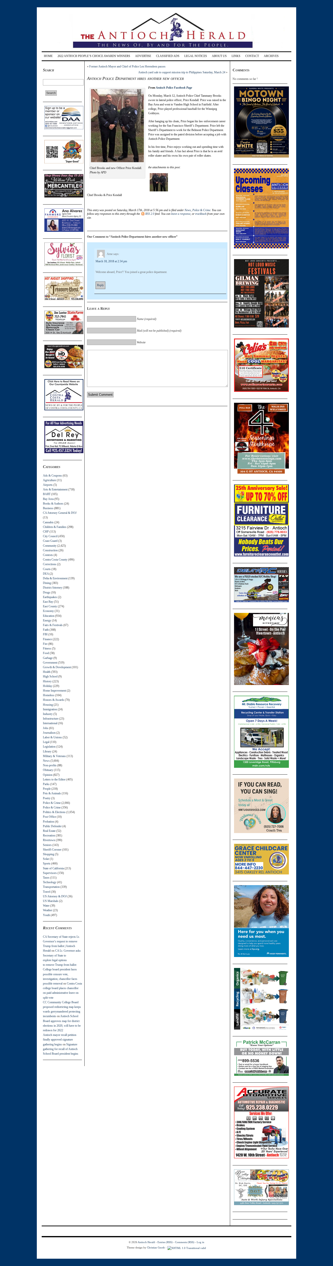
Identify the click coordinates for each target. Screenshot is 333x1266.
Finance (47, 639)
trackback (200, 214)
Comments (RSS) (184, 1242)
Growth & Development (57, 667)
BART (46, 494)
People (47, 788)
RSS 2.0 (149, 214)
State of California (53, 868)
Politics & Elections (54, 812)
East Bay (48, 601)
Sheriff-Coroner (52, 849)
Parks (46, 784)
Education (48, 616)
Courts (47, 569)
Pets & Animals (52, 793)
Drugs (46, 592)
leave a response (180, 214)
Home (48, 56)
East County (50, 606)
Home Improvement (54, 690)
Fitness (47, 648)
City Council (50, 536)
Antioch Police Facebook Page (174, 87)
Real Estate (49, 831)
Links (236, 56)
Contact (252, 56)
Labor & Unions (52, 737)
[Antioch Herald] (166, 49)
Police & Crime (52, 803)
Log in (200, 1242)
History (47, 681)
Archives (271, 56)
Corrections (49, 564)
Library (47, 751)
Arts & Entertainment (55, 489)
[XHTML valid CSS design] (186, 1247)
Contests (48, 555)
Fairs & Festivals (53, 625)
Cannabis (48, 522)
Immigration (50, 709)
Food (46, 653)
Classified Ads (167, 56)
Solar (46, 859)
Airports (48, 485)
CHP (46, 531)
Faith (46, 629)
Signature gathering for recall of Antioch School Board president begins (60, 1049)
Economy (48, 611)
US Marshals (50, 901)
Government (50, 662)
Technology (49, 882)
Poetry (46, 798)
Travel (46, 891)
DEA (46, 573)
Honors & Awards (53, 700)
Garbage (48, 658)
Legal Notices (195, 56)
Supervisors (50, 873)
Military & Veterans (54, 756)
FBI (45, 634)
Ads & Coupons (52, 475)
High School (50, 676)
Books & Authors (53, 503)
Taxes (46, 877)
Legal (46, 742)
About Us (219, 56)
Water (46, 905)
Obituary (48, 770)
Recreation (49, 835)
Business (48, 508)
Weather (47, 910)
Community (50, 545)
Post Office (49, 816)
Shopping (48, 854)
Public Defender (52, 826)
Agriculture (49, 480)
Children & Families (54, 527)
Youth (46, 915)
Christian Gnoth (156, 1247)
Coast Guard (50, 541)
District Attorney (52, 587)
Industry (48, 714)
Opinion (47, 775)
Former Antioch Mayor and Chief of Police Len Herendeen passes (127, 66)
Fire (45, 644)
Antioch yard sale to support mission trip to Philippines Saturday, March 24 (181, 72)
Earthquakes (50, 597)
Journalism (49, 732)
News (46, 760)
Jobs (45, 728)
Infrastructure (51, 718)
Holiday (47, 686)
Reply (100, 285)
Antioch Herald (146, 1242)
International (50, 723)
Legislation (49, 746)
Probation (48, 821)
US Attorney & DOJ (55, 896)
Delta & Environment (55, 578)
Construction (50, 550)
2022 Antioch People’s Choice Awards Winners (94, 56)
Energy (47, 620)
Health (46, 672)
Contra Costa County (55, 559)
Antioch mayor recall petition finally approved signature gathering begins (59, 1039)
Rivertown (49, 840)
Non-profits (50, 765)
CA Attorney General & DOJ (60, 513)
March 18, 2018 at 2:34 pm (111, 261)
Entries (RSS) (165, 1242)
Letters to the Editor (54, 779)
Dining (47, 583)
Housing (48, 704)
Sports (46, 863)
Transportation (51, 887)
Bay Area (48, 499)
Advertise (143, 56)
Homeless (48, 695)
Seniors (47, 845)
